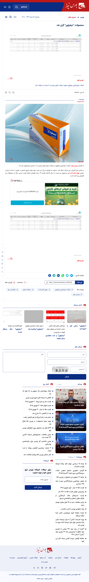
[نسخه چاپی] (6, 17)
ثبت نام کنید (27, 202)
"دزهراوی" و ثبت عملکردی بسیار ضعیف (55, 337)
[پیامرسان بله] (42, 568)
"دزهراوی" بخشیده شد (35, 329)
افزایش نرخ (12, 289)
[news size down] (13, 92)
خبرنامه (50, 558)
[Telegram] (54, 568)
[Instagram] (50, 568)
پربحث (70, 457)
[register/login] (9, 7)
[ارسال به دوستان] (15, 17)
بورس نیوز (76, 294)
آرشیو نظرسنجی (22, 558)
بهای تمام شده (74, 173)
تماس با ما (44, 562)
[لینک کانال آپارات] (38, 568)
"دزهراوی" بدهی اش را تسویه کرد (76, 327)
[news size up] (6, 92)
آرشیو (79, 558)
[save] (10, 17)
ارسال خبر (58, 558)
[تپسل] (12, 181)
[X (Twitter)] (46, 568)
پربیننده (79, 457)
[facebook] (49, 275)
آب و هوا (43, 558)
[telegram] (71, 275)
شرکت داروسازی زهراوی (63, 289)
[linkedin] (58, 275)
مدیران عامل (72, 17)
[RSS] (34, 568)
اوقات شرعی (33, 558)
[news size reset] (9, 92)
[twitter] (67, 275)
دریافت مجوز (27, 289)
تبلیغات (66, 558)
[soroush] (54, 275)
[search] (16, 7)
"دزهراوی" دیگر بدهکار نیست (12, 330)
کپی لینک (79, 282)
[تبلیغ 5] (44, 268)
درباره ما (12, 558)
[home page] (75, 5)
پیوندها (73, 558)
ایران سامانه (40, 579)
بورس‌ (82, 17)
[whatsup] (62, 275)
